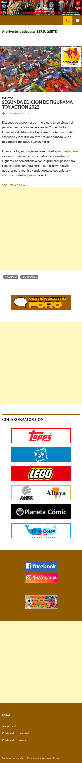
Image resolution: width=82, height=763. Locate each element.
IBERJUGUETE (29, 276)
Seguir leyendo (14, 185)
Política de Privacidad (15, 733)
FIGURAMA (11, 276)
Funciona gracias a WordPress (43, 758)
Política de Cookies (14, 740)
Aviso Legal (9, 726)
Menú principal (77, 20)
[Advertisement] (41, 228)
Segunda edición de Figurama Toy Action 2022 (37, 104)
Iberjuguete (70, 151)
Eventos (7, 98)
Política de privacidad (13, 758)
